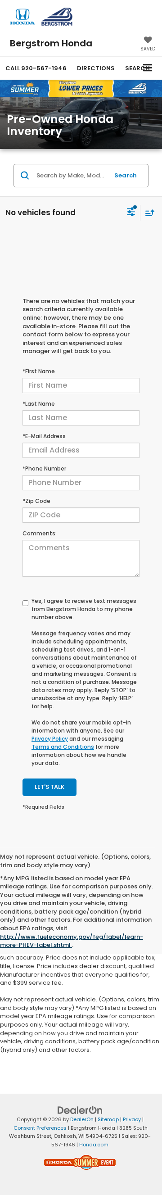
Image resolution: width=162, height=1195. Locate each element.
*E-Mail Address (44, 436)
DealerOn (82, 1119)
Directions (96, 68)
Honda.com (93, 1144)
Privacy (132, 1119)
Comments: (39, 533)
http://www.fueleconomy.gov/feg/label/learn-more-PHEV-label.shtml (71, 941)
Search (125, 175)
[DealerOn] (80, 1110)
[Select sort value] (147, 213)
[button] (36, 68)
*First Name (38, 371)
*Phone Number (44, 468)
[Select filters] (131, 213)
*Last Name (38, 403)
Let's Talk (49, 787)
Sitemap (108, 1119)
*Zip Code (36, 501)
